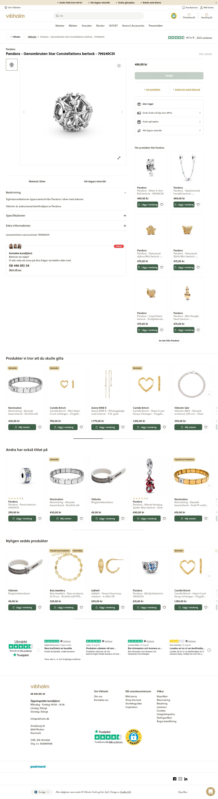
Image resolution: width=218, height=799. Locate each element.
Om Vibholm (14, 7)
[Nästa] (122, 112)
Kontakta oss (101, 700)
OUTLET (113, 25)
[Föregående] (24, 112)
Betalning (162, 703)
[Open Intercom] (210, 791)
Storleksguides (133, 703)
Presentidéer (156, 25)
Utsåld (169, 75)
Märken (73, 25)
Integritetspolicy (166, 714)
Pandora (10, 49)
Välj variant (24, 427)
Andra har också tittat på (187, 89)
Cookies (161, 710)
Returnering (163, 700)
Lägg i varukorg (149, 204)
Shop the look (133, 700)
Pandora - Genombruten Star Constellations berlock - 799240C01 (72, 36)
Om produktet (153, 89)
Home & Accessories (133, 25)
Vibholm (32, 36)
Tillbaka (16, 36)
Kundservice (192, 7)
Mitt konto (209, 7)
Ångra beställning (166, 721)
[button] (169, 112)
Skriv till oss (15, 270)
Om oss (98, 696)
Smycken (87, 25)
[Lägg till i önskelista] (119, 66)
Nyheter (59, 25)
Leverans (162, 707)
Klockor (100, 25)
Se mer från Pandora (169, 340)
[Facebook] (174, 779)
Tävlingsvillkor (164, 717)
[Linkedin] (186, 779)
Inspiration (131, 707)
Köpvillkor (162, 696)
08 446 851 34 (19, 265)
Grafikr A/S (125, 792)
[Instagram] (180, 779)
